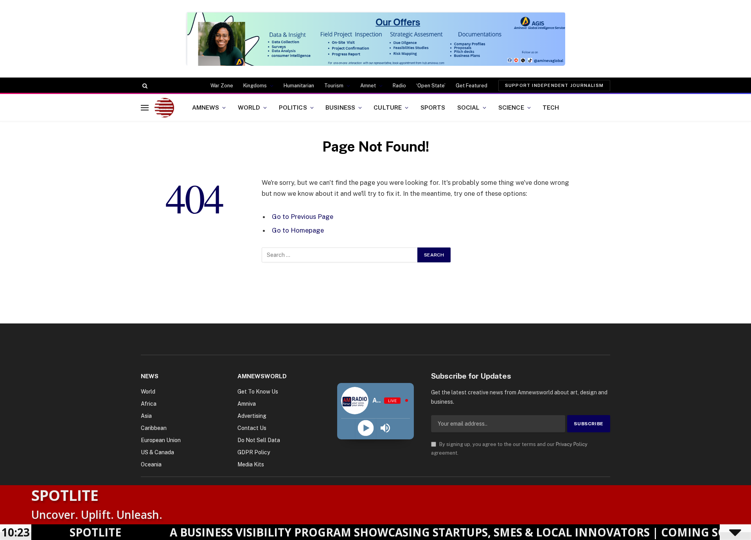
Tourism (333, 85)
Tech (551, 107)
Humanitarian (299, 85)
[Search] (144, 86)
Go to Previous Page (302, 216)
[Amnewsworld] (164, 107)
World (249, 107)
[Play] (366, 428)
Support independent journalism (554, 85)
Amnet (368, 85)
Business (340, 107)
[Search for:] (340, 254)
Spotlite (65, 495)
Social (468, 107)
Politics (293, 107)
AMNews (205, 107)
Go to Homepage (298, 230)
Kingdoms (255, 85)
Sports (433, 107)
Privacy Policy (572, 444)
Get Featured (471, 85)
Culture (388, 107)
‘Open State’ (431, 85)
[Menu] (145, 107)
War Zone (221, 85)
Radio (399, 85)
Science (511, 107)
